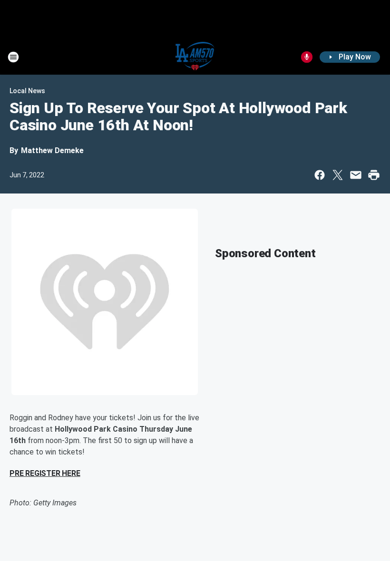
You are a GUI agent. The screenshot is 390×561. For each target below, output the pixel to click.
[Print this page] (373, 175)
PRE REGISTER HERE (45, 473)
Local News (27, 91)
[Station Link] (195, 57)
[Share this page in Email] (355, 175)
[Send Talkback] (306, 57)
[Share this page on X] (337, 175)
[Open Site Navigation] (13, 57)
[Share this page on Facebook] (319, 175)
